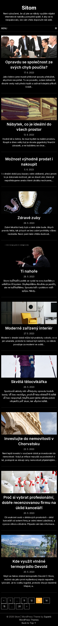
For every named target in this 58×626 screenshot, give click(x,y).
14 (47, 600)
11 (24, 600)
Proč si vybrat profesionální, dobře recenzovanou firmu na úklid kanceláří (29, 502)
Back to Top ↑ (29, 623)
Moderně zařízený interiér (29, 328)
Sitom (29, 7)
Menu (4, 28)
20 (19, 606)
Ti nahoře (28, 271)
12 (32, 600)
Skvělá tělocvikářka (29, 381)
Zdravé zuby (29, 217)
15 (4, 606)
